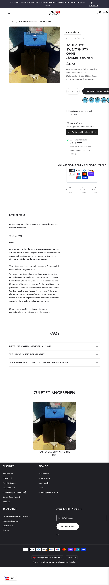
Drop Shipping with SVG (48, 492)
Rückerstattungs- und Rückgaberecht (16, 516)
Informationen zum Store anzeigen (80, 152)
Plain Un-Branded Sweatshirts (54, 452)
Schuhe (41, 487)
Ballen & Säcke (44, 478)
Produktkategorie (9, 483)
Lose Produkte (44, 483)
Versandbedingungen (11, 521)
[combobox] (10, 578)
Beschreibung (72, 32)
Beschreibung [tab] (17, 215)
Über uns (6, 530)
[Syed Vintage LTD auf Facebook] (58, 534)
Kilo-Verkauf (7, 478)
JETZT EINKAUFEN (93, 4)
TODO (12, 21)
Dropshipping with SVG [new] (14, 492)
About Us (6, 501)
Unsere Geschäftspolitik (11, 497)
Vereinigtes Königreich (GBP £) (48, 557)
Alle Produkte (8, 473)
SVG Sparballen (9, 487)
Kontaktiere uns (8, 525)
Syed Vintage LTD (48, 562)
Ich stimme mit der (81, 113)
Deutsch (71, 557)
